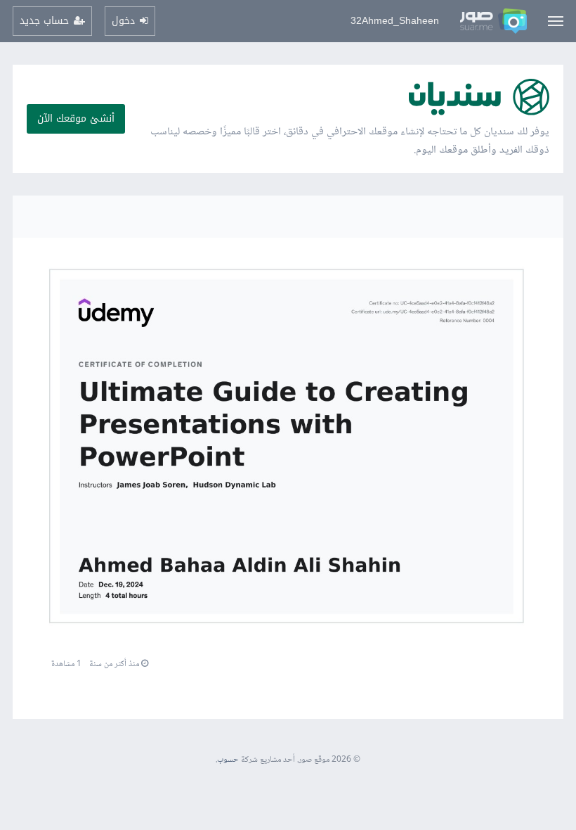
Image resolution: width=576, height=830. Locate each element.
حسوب (228, 760)
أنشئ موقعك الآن (75, 118)
